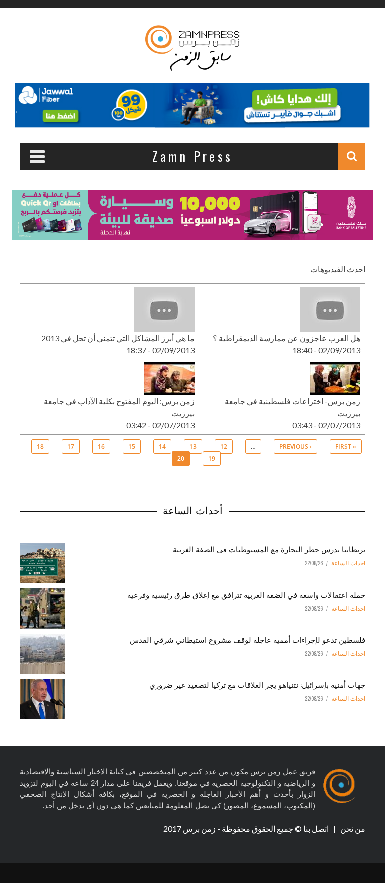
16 (101, 446)
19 (211, 458)
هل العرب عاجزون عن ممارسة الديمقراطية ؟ (286, 338)
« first (345, 446)
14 (162, 446)
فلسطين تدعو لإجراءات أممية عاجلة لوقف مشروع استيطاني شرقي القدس (247, 639)
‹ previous (295, 446)
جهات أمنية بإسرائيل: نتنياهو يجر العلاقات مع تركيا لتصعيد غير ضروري (257, 684)
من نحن (352, 828)
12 (223, 446)
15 (131, 446)
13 (193, 446)
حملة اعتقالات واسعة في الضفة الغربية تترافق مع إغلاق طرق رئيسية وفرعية (246, 594)
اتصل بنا (316, 828)
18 (40, 446)
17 (70, 446)
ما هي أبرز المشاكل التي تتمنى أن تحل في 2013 (118, 338)
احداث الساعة (348, 563)
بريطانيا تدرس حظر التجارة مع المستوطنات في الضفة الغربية (269, 548)
